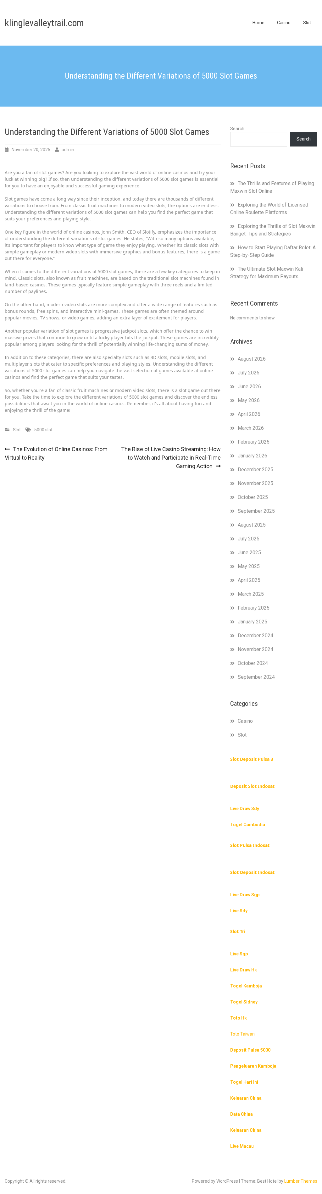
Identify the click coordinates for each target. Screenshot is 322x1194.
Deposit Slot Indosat (252, 786)
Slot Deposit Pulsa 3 (251, 759)
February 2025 (253, 608)
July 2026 (248, 373)
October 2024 (253, 663)
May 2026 (249, 400)
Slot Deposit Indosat (252, 872)
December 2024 (255, 635)
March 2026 (251, 428)
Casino (284, 22)
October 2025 (253, 497)
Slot (307, 22)
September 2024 (256, 677)
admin (68, 149)
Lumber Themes (300, 1181)
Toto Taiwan (242, 1033)
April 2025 (249, 580)
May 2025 (249, 566)
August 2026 (252, 359)
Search (237, 128)
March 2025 (251, 594)
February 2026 (253, 442)
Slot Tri (237, 931)
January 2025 (252, 622)
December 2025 (255, 470)
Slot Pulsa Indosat (249, 845)
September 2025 (256, 511)
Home (258, 22)
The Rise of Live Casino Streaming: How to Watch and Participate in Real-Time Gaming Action (171, 457)
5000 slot (43, 429)
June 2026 (249, 387)
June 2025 (249, 553)
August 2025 (252, 525)
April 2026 (249, 414)
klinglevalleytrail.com (44, 22)
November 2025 (255, 483)
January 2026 (252, 456)
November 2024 (255, 649)
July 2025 (248, 539)
